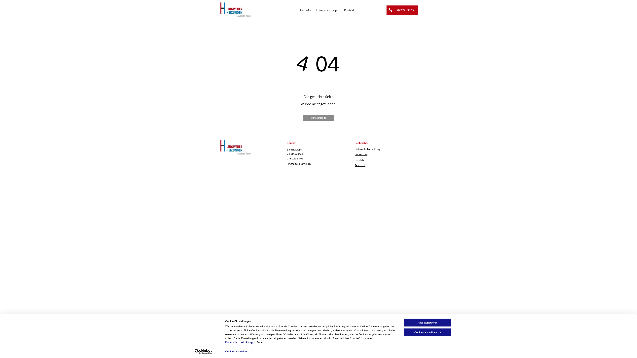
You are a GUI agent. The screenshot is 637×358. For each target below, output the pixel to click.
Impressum (361, 154)
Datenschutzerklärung (239, 342)
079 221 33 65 (295, 158)
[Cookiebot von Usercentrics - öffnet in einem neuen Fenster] (203, 351)
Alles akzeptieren (427, 322)
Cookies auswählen (236, 351)
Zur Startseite (318, 117)
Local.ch (359, 159)
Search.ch (360, 165)
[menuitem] (305, 9)
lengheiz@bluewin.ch (299, 163)
